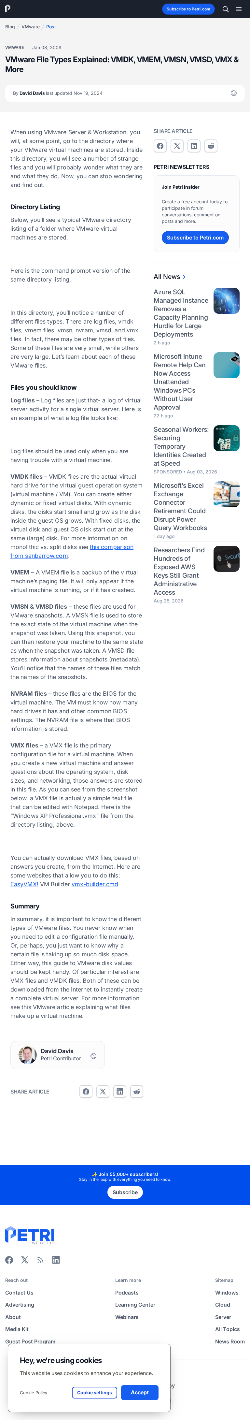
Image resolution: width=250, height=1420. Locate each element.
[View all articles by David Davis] (28, 1055)
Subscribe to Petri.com (188, 9)
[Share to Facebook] (85, 1091)
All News (167, 277)
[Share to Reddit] (136, 1091)
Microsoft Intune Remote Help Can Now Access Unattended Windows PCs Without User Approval (180, 382)
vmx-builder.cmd (95, 884)
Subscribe (125, 1192)
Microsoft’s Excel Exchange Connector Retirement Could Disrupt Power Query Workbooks (180, 507)
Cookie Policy (33, 1392)
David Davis (57, 93)
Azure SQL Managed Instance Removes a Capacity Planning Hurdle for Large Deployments (181, 313)
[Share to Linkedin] (119, 1091)
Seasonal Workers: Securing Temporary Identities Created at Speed (181, 446)
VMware (30, 26)
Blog (10, 26)
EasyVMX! (24, 884)
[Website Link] (233, 93)
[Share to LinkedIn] (56, 1262)
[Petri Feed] (40, 1262)
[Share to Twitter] (102, 1091)
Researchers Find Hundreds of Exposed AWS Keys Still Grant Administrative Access (179, 571)
